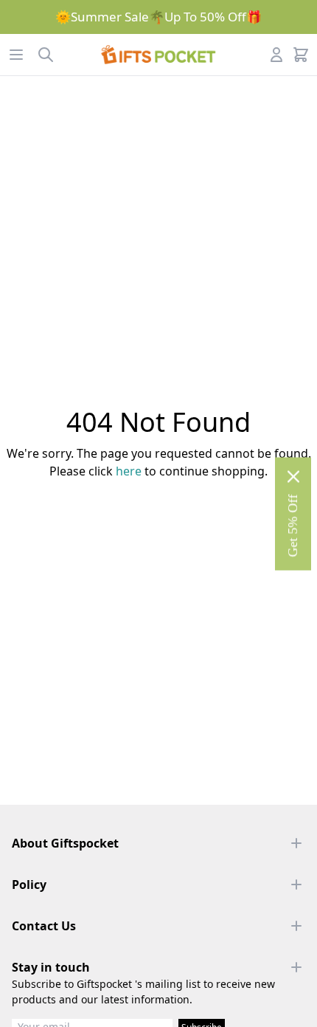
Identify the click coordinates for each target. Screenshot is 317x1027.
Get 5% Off (292, 525)
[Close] (293, 476)
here (129, 471)
